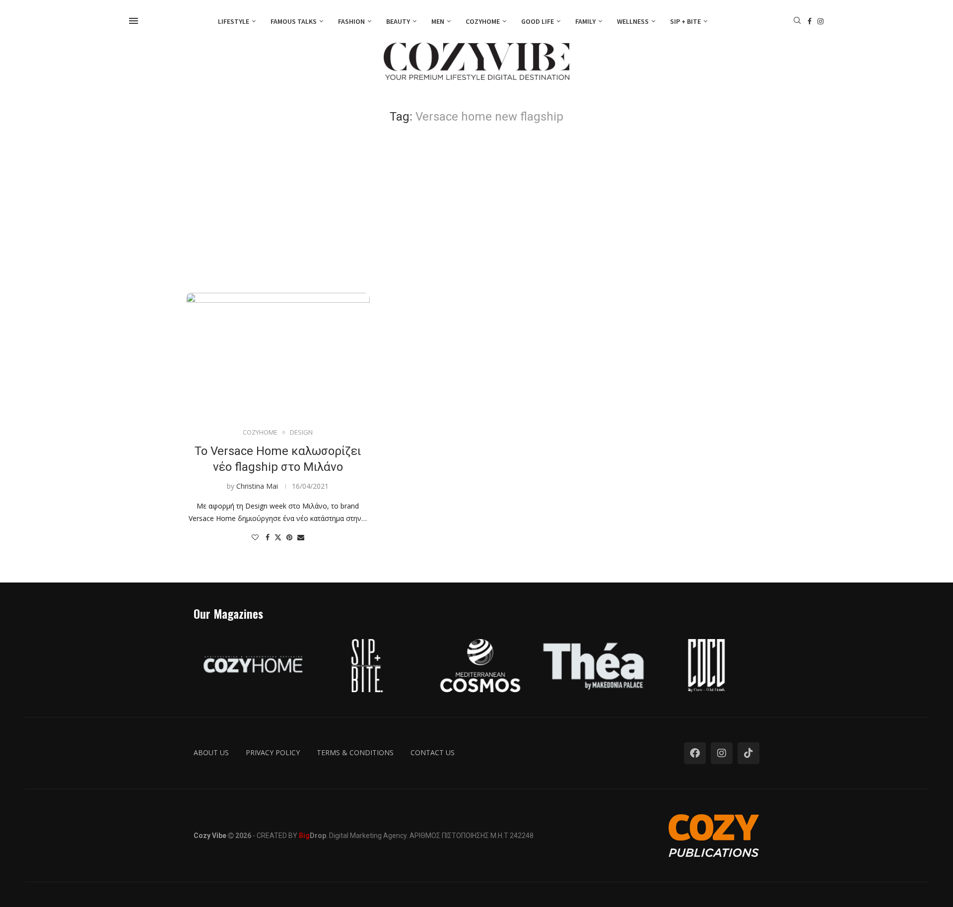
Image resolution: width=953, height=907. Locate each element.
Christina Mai (257, 486)
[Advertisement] (476, 208)
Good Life (537, 21)
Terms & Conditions (355, 752)
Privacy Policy (273, 752)
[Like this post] (255, 537)
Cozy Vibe (210, 836)
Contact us (432, 752)
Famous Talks (294, 21)
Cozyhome (483, 21)
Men (437, 21)
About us (211, 752)
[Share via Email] (300, 537)
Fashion (351, 21)
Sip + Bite (685, 21)
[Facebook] (809, 21)
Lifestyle (233, 21)
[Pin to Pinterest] (289, 537)
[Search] (797, 21)
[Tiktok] (748, 753)
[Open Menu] (133, 20)
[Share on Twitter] (277, 537)
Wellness (633, 21)
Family (585, 21)
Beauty (398, 21)
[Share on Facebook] (268, 537)
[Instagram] (820, 21)
